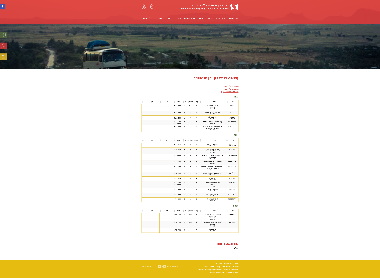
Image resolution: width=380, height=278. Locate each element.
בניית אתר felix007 (220, 272)
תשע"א (236, 248)
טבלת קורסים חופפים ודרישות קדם (229, 92)
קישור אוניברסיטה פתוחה (144, 6)
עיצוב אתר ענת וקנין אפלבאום (232, 272)
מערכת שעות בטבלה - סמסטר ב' (230, 89)
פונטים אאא (212, 272)
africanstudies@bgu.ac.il (206, 270)
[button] (2, 6)
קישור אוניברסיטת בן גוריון (151, 6)
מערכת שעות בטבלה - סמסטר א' (230, 86)
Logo (209, 7)
